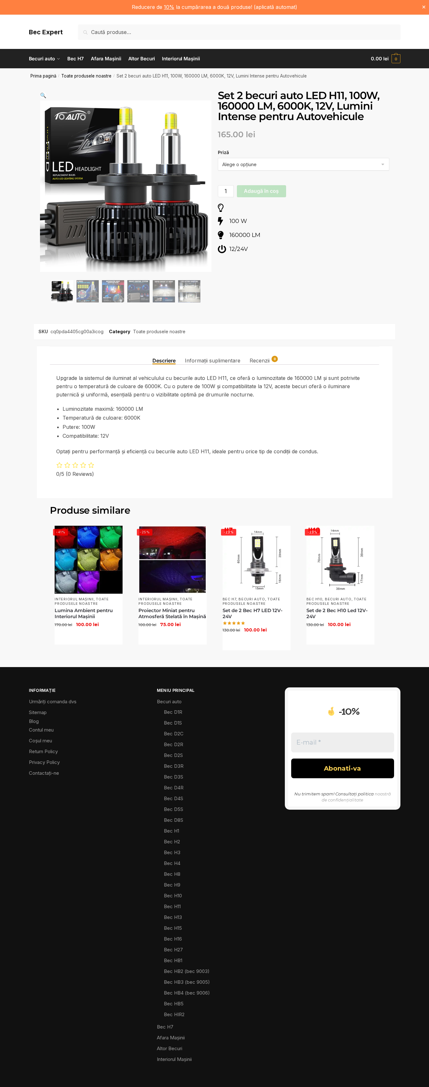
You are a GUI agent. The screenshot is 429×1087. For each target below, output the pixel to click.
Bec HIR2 (174, 1014)
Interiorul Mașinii (74, 599)
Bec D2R (173, 744)
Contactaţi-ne (44, 773)
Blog (34, 721)
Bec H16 (173, 939)
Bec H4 (172, 863)
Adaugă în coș (261, 191)
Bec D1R (173, 712)
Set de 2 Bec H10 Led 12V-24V (337, 613)
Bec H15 (173, 928)
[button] (43, 95)
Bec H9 (172, 885)
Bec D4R (174, 788)
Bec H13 (173, 917)
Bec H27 (173, 950)
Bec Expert (46, 32)
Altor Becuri (169, 1048)
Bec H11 (172, 906)
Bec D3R (174, 766)
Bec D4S (173, 798)
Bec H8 (172, 874)
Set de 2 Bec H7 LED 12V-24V (253, 613)
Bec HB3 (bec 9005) (187, 982)
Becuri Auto (251, 599)
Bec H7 (229, 599)
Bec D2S (173, 755)
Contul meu (41, 730)
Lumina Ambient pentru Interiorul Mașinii (84, 613)
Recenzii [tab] (260, 360)
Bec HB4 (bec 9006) (187, 993)
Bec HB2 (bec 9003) (187, 971)
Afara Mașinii (171, 1038)
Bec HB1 (173, 960)
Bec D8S (173, 820)
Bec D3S (173, 777)
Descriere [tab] (164, 360)
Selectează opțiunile (88, 638)
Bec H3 (172, 852)
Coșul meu (40, 741)
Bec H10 (314, 599)
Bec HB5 (174, 1004)
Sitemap (38, 712)
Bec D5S (173, 809)
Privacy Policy (44, 762)
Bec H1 (171, 831)
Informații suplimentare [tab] (212, 360)
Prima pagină (43, 75)
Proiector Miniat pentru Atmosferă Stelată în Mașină (172, 613)
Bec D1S (173, 723)
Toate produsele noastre (86, 75)
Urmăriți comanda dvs (53, 702)
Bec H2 (172, 842)
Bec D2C (174, 734)
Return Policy (43, 751)
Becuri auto (169, 702)
